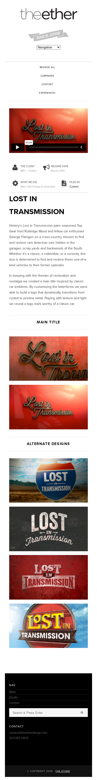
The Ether (62, 771)
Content (47, 84)
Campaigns (47, 75)
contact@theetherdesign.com (28, 733)
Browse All (47, 67)
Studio (13, 697)
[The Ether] (48, 14)
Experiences (47, 93)
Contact (14, 703)
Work (12, 692)
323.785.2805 (18, 738)
